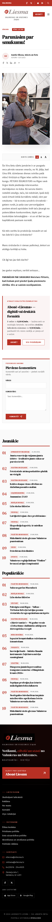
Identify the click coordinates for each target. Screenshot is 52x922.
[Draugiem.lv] (15, 63)
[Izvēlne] (48, 14)
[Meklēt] (47, 3)
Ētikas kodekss (9, 827)
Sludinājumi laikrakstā (12, 797)
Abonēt (39, 14)
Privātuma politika (10, 831)
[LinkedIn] (11, 63)
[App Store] (38, 3)
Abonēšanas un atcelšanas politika (18, 840)
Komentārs (11, 392)
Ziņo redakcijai (9, 814)
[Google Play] (42, 3)
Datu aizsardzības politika (14, 835)
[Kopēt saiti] (19, 63)
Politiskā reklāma (10, 844)
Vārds (8, 380)
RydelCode (36, 918)
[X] (31, 3)
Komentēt (14, 417)
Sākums (5, 29)
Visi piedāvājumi (33, 342)
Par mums (6, 806)
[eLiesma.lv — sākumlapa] (16, 12)
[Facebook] (26, 3)
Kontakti (6, 810)
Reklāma (6, 801)
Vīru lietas (18, 29)
